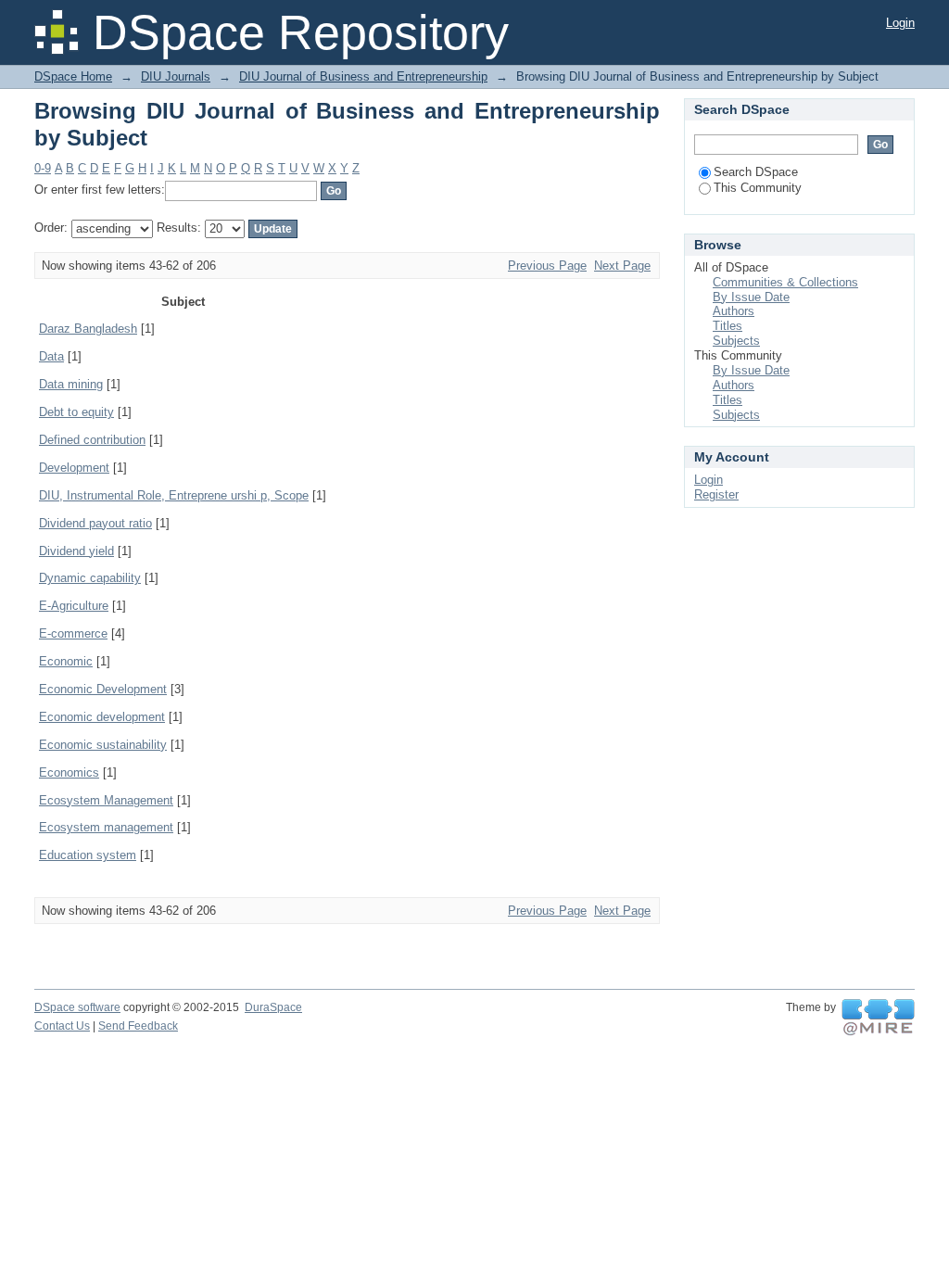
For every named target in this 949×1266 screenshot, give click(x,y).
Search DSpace (756, 172)
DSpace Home (73, 76)
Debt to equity (76, 412)
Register (716, 494)
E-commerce (73, 633)
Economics (69, 772)
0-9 (42, 168)
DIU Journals (175, 76)
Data (51, 356)
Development (74, 468)
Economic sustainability (103, 745)
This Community (758, 188)
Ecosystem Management (106, 800)
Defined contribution (92, 440)
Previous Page (547, 265)
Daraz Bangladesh (88, 328)
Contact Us (62, 1025)
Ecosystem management (106, 827)
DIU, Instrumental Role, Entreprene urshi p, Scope (174, 495)
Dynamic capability (90, 578)
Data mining (71, 384)
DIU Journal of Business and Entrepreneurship (363, 76)
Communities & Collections (785, 282)
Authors (733, 311)
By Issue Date (751, 297)
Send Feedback (138, 1025)
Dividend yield (76, 551)
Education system (87, 855)
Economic (66, 661)
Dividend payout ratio (95, 523)
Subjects (736, 341)
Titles (727, 326)
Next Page (622, 265)
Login (900, 23)
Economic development (102, 717)
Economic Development (103, 689)
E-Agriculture (73, 606)
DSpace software (77, 1007)
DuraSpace (273, 1007)
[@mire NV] (878, 1017)
